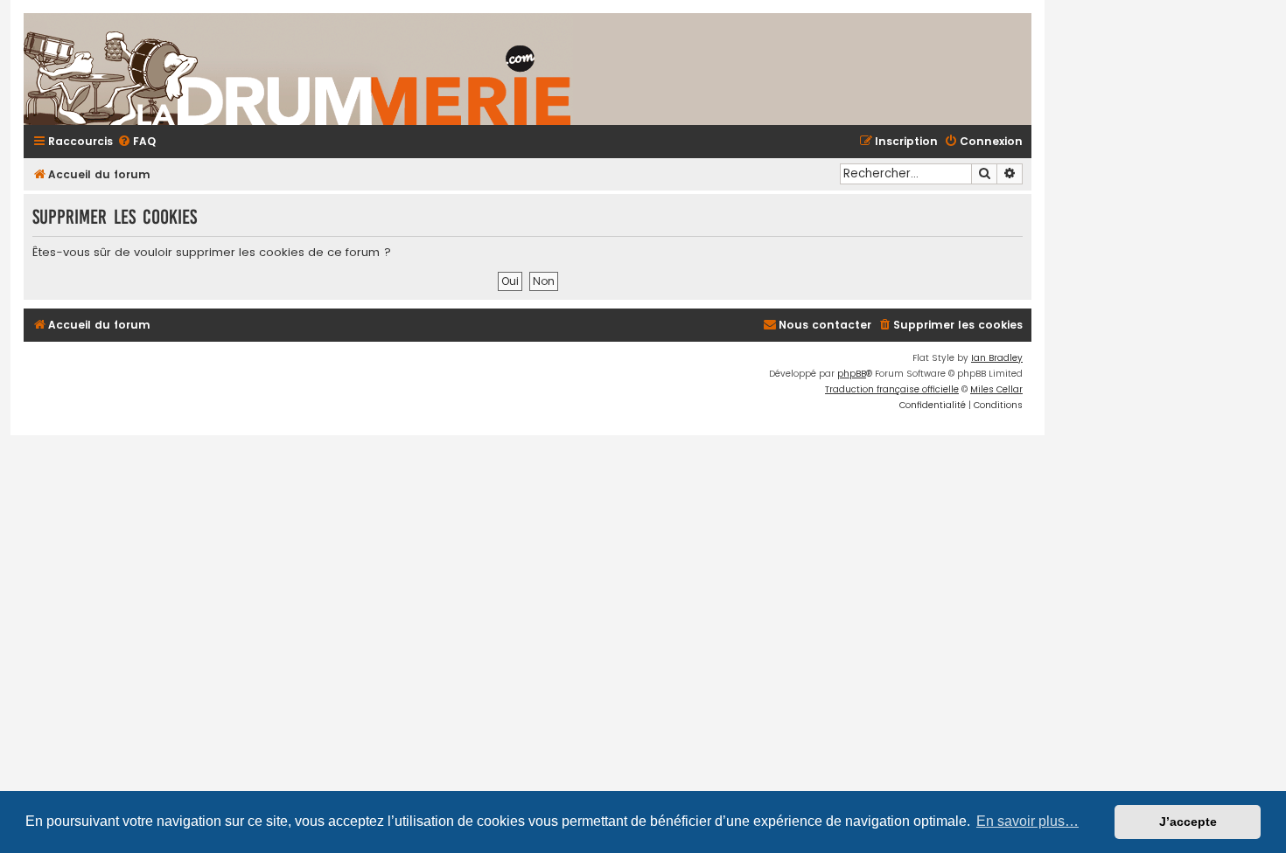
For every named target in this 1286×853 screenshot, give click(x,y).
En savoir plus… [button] (1027, 821)
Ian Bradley (997, 357)
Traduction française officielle (892, 389)
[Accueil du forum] (505, 69)
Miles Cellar (996, 389)
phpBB (851, 373)
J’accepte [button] (1188, 822)
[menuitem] (136, 142)
